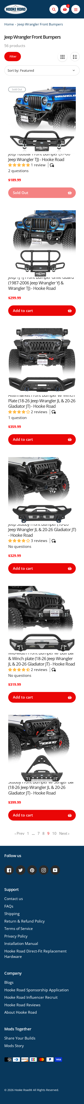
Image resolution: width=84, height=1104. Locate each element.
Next (63, 833)
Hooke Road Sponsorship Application (36, 989)
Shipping (12, 913)
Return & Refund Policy (24, 921)
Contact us (13, 898)
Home (9, 24)
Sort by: (13, 70)
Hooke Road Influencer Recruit (31, 997)
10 (54, 833)
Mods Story (14, 1045)
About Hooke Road (20, 1012)
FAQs (8, 906)
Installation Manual (21, 943)
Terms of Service (18, 928)
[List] (75, 56)
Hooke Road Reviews (22, 1004)
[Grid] (62, 56)
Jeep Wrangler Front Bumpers (40, 24)
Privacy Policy (16, 936)
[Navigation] (75, 9)
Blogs (8, 982)
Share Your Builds (19, 1038)
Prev (20, 833)
